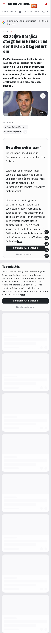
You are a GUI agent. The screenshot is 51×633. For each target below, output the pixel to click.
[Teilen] (46, 250)
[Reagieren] (46, 232)
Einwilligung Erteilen (25, 248)
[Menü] (4, 4)
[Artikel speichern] (46, 244)
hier (19, 241)
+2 (25, 132)
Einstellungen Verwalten (25, 254)
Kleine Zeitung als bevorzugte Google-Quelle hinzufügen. (27, 22)
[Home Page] (19, 4)
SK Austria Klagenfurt (12, 132)
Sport (6, 31)
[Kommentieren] (46, 238)
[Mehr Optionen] (46, 256)
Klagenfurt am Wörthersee (17, 127)
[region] (25, 11)
